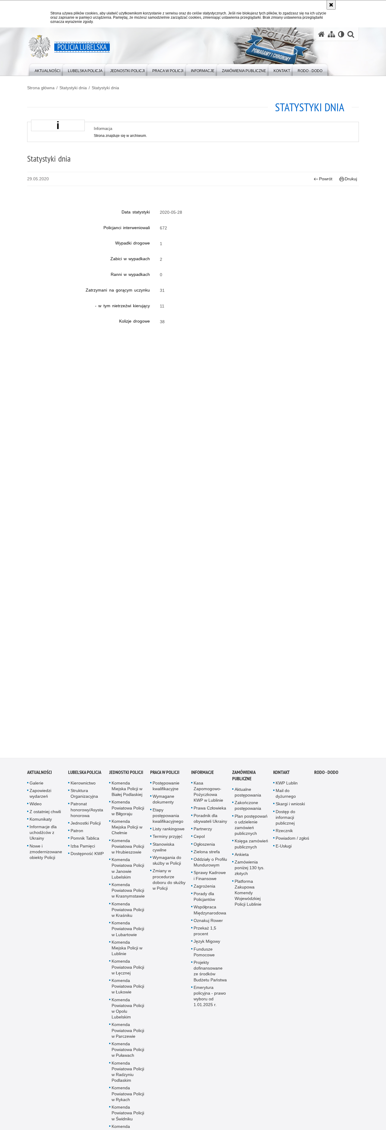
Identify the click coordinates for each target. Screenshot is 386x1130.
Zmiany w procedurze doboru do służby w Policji (169, 885)
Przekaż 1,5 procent (205, 936)
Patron (77, 836)
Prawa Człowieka (210, 813)
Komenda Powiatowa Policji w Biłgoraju (128, 813)
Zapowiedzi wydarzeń (40, 799)
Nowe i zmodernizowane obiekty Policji (46, 857)
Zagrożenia (204, 891)
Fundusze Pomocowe (204, 957)
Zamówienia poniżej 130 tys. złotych (249, 873)
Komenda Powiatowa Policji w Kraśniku (128, 915)
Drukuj (351, 178)
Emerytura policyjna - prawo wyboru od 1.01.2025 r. (210, 1001)
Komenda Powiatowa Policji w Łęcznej (128, 972)
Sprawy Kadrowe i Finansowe (210, 881)
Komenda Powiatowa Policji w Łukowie (128, 991)
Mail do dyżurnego (286, 799)
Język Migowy (207, 946)
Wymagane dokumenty (163, 804)
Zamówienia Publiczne (243, 781)
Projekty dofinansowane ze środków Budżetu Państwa (210, 976)
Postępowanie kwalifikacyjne (166, 791)
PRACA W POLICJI (164, 778)
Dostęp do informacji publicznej (285, 823)
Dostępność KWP (87, 859)
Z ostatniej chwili (45, 817)
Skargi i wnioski (290, 809)
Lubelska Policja (84, 778)
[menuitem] (47, 69)
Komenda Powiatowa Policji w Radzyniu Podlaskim (128, 1077)
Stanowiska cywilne (163, 852)
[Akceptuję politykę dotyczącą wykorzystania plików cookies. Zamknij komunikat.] (331, 5)
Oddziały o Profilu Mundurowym (210, 867)
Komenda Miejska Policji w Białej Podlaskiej (127, 794)
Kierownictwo (83, 788)
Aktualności (39, 778)
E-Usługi (284, 851)
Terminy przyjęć (167, 841)
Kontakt (281, 778)
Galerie (36, 788)
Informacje (202, 778)
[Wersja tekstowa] (341, 34)
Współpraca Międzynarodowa (210, 915)
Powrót (325, 178)
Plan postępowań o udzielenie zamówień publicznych (251, 830)
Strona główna (41, 87)
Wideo (36, 809)
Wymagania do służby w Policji (167, 865)
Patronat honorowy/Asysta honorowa (87, 815)
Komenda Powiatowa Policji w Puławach (128, 1055)
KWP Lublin (287, 788)
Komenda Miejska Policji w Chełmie (127, 832)
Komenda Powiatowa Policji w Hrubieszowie (128, 852)
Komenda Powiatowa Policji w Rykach (128, 1099)
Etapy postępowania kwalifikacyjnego (168, 821)
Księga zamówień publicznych (251, 849)
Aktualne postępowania (248, 797)
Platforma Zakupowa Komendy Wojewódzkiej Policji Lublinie (248, 898)
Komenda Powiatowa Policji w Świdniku (128, 1118)
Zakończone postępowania (248, 811)
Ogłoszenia (204, 849)
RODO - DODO (326, 778)
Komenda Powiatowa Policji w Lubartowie (128, 934)
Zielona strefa (207, 857)
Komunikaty (41, 824)
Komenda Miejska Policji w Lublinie (127, 953)
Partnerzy (203, 834)
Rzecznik (284, 836)
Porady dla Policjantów (204, 902)
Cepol (199, 841)
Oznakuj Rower (208, 925)
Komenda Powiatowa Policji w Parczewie (128, 1036)
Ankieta (242, 859)
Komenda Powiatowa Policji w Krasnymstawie (128, 896)
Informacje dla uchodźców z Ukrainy (43, 838)
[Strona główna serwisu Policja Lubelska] (321, 34)
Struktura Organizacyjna (84, 799)
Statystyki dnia (73, 87)
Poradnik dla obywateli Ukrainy (210, 824)
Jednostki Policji (86, 828)
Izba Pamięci (83, 851)
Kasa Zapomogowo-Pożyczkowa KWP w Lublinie (208, 797)
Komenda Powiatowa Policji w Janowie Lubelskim (128, 874)
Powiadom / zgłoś (292, 843)
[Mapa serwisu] (331, 34)
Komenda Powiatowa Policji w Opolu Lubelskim (128, 1014)
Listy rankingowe (169, 834)
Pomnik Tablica (85, 843)
